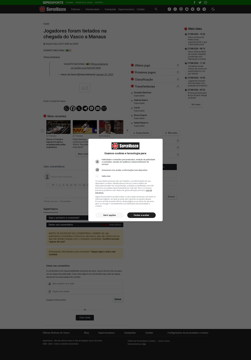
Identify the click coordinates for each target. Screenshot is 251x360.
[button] (125, 176)
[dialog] (125, 180)
